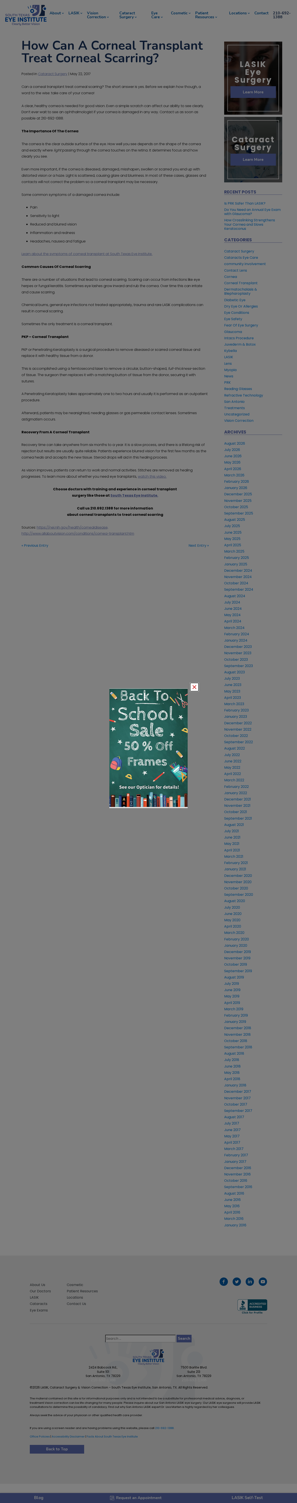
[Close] (194, 687)
